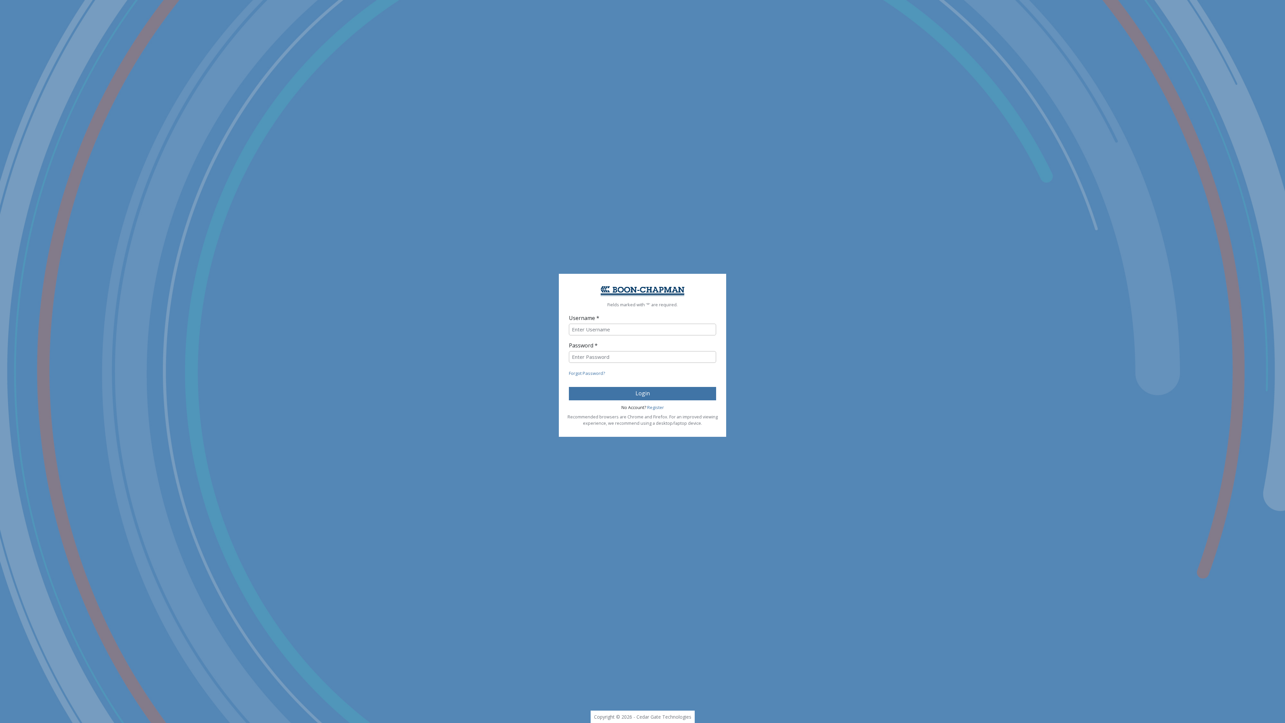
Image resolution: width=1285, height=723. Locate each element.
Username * (584, 318)
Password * (583, 345)
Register (655, 407)
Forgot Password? (587, 373)
